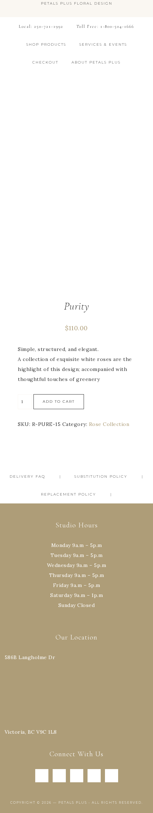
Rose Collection (109, 424)
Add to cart (59, 401)
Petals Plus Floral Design (77, 93)
